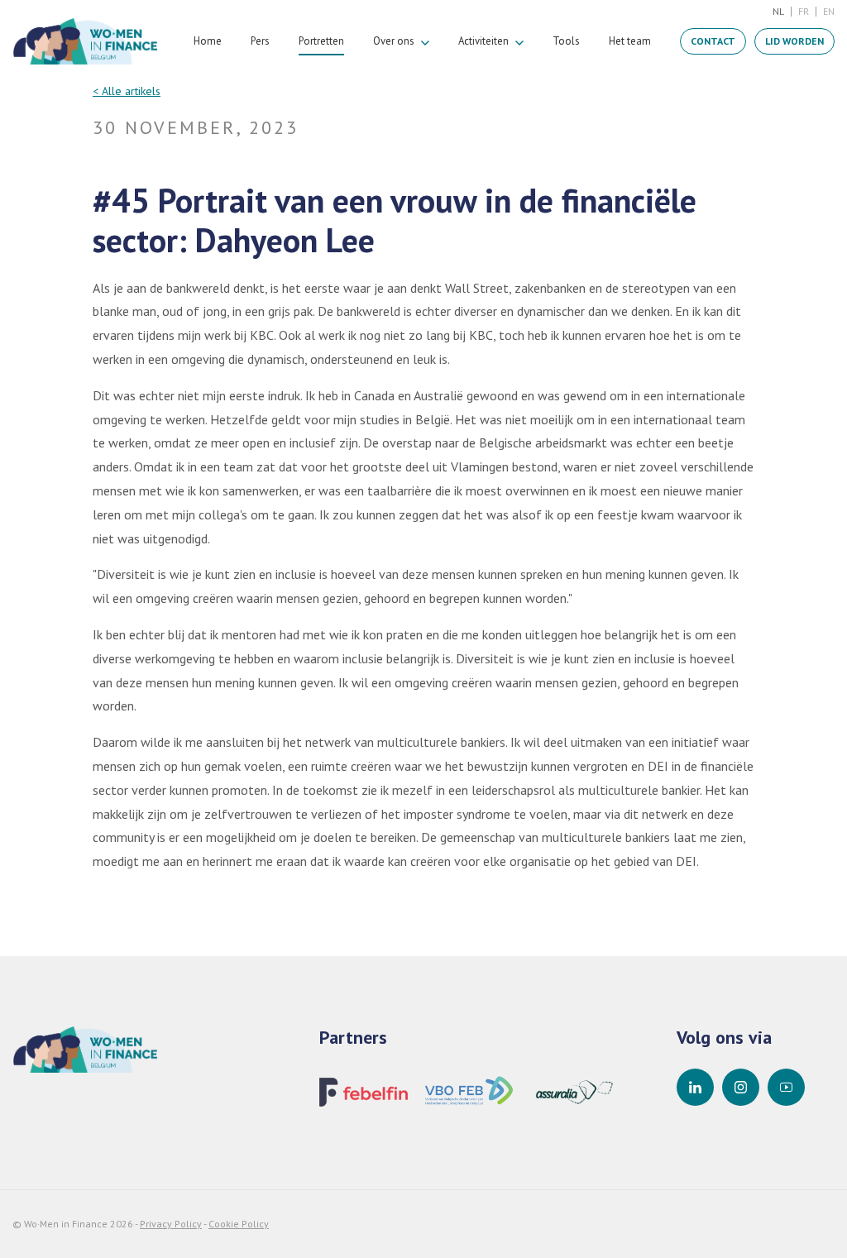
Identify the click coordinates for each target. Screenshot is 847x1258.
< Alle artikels (126, 91)
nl (778, 11)
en (829, 11)
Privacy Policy (171, 1223)
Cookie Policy (238, 1223)
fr (803, 11)
